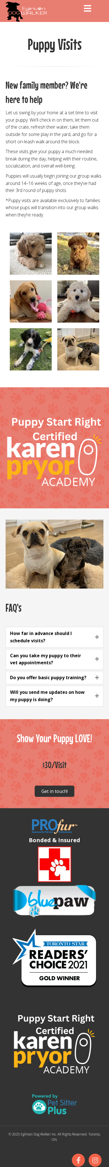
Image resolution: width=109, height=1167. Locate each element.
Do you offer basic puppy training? (48, 677)
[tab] (54, 637)
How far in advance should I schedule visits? (41, 637)
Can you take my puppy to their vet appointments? (45, 659)
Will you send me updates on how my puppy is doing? (47, 696)
